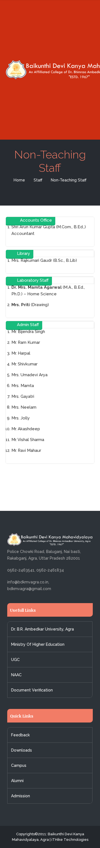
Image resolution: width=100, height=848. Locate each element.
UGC (15, 659)
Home (19, 180)
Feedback (20, 735)
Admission (20, 796)
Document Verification (32, 690)
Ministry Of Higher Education (37, 644)
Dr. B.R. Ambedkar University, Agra (42, 629)
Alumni (17, 780)
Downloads (21, 750)
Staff (38, 180)
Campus (18, 765)
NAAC (16, 675)
